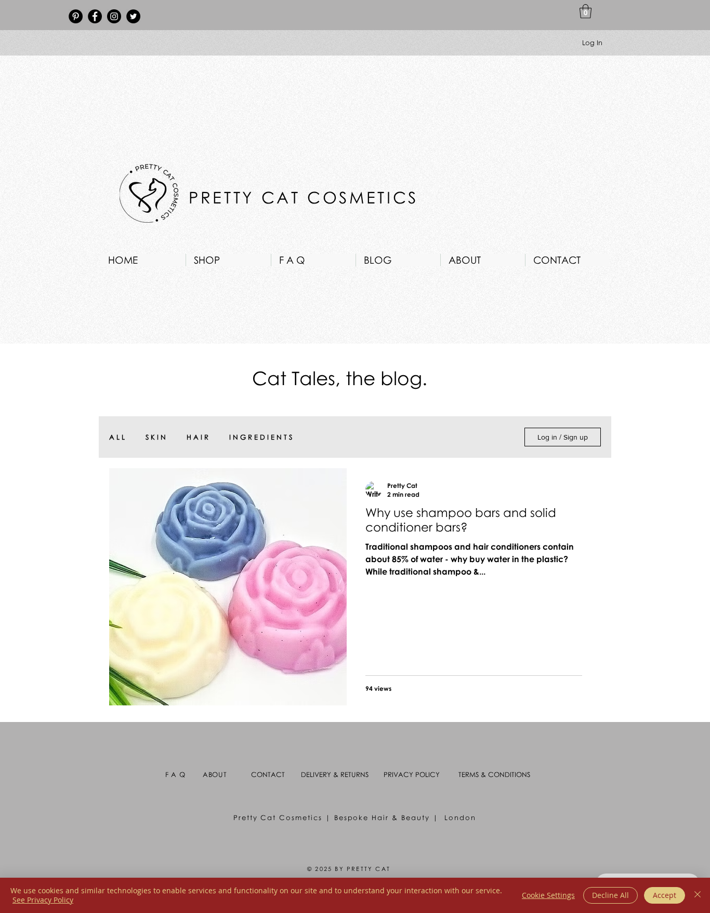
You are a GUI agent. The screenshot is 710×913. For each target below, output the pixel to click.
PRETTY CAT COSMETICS (307, 197)
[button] (585, 11)
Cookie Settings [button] (548, 895)
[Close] (697, 895)
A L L (117, 437)
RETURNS (354, 774)
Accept (664, 895)
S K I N (156, 437)
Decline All (610, 895)
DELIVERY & (320, 774)
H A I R (197, 437)
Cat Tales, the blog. (339, 377)
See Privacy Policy (42, 900)
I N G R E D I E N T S (260, 437)
